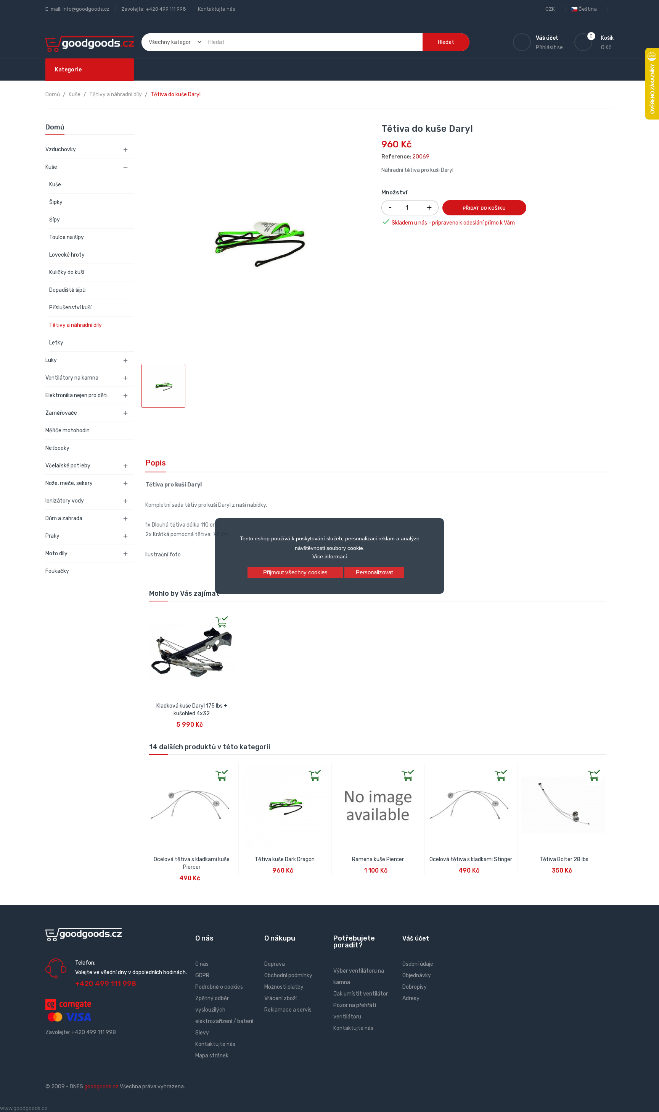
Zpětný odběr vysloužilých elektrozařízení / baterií (224, 1010)
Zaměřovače (61, 413)
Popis (155, 462)
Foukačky (57, 571)
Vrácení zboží (280, 998)
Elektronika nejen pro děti (76, 395)
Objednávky (416, 975)
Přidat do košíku (484, 208)
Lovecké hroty (67, 255)
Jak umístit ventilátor (360, 994)
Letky (56, 342)
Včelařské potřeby (67, 465)
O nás (202, 964)
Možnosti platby (284, 987)
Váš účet (415, 938)
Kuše (51, 167)
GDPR (202, 975)
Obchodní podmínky (288, 975)
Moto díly (56, 553)
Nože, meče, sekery (69, 483)
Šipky (56, 202)
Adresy (411, 998)
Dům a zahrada (63, 518)
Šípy (54, 220)
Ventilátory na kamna (71, 378)
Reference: (396, 157)
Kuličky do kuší (66, 272)
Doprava (274, 964)
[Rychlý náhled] (155, 615)
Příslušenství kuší (70, 307)
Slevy (202, 1033)
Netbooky (57, 448)
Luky (51, 360)
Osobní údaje (417, 964)
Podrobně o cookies (219, 987)
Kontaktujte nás (216, 9)
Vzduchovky (60, 149)
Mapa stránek (211, 1055)
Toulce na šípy (66, 237)
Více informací (329, 556)
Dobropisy (414, 987)
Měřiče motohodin (67, 430)
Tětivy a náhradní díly (75, 325)
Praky (52, 536)
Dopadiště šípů (67, 290)
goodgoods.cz (101, 1086)
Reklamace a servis (288, 1010)
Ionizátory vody (64, 501)
